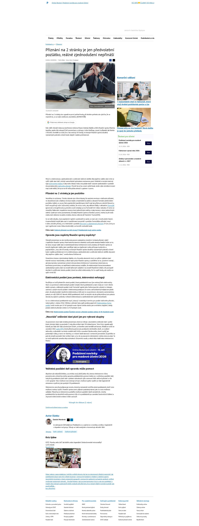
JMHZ (83, 504)
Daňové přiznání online (125, 520)
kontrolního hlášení (56, 184)
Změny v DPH (49, 517)
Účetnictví (59, 44)
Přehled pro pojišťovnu (125, 517)
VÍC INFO (135, 3)
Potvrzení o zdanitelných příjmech (91, 224)
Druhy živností (104, 507)
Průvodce (106, 38)
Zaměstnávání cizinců (88, 520)
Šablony (96, 38)
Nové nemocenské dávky (89, 514)
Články (51, 38)
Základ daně (122, 504)
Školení (79, 38)
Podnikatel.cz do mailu (150, 38)
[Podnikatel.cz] (48, 3)
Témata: (48, 432)
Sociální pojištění (69, 504)
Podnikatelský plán (105, 510)
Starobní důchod (68, 507)
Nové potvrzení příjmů (88, 507)
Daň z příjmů (57, 432)
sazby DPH (60, 329)
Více (148, 143)
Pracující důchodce (69, 520)
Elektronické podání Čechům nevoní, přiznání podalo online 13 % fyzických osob (84, 312)
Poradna (69, 38)
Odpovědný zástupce (106, 517)
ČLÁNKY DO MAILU (147, 3)
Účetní (87, 38)
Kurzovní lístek (131, 38)
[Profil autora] (49, 422)
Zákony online (141, 507)
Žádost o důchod (69, 510)
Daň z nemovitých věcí (52, 514)
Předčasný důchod (69, 514)
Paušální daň (49, 520)
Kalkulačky (117, 38)
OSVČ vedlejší (104, 520)
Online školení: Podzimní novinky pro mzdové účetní (70, 3)
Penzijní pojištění (68, 517)
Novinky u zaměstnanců (89, 517)
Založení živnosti (105, 504)
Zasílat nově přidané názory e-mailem (57, 407)
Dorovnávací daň (50, 510)
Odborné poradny (142, 517)
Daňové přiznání (70, 432)
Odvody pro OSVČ (51, 507)
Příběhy (60, 38)
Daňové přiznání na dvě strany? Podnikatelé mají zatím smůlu (77, 230)
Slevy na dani (122, 510)
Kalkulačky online (142, 504)
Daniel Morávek (51, 60)
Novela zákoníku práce (88, 510)
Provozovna (103, 514)
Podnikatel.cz (50, 44)
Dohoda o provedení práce (53, 504)
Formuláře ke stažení (143, 514)
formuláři (111, 205)
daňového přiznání (64, 186)
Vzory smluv (140, 510)
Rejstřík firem (140, 520)
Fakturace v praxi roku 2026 (129, 151)
